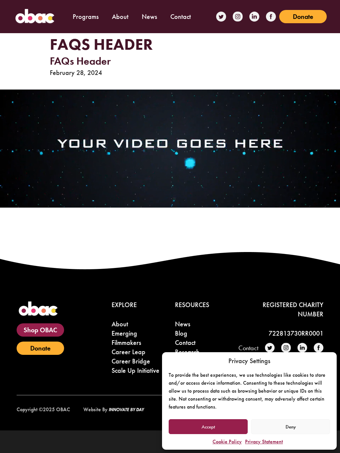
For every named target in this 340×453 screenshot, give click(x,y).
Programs (86, 16)
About (120, 16)
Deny (291, 426)
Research (187, 352)
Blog (181, 333)
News (149, 16)
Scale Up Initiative (135, 370)
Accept (208, 426)
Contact (180, 16)
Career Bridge (131, 361)
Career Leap (128, 352)
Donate (303, 16)
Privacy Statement (264, 441)
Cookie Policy (227, 441)
